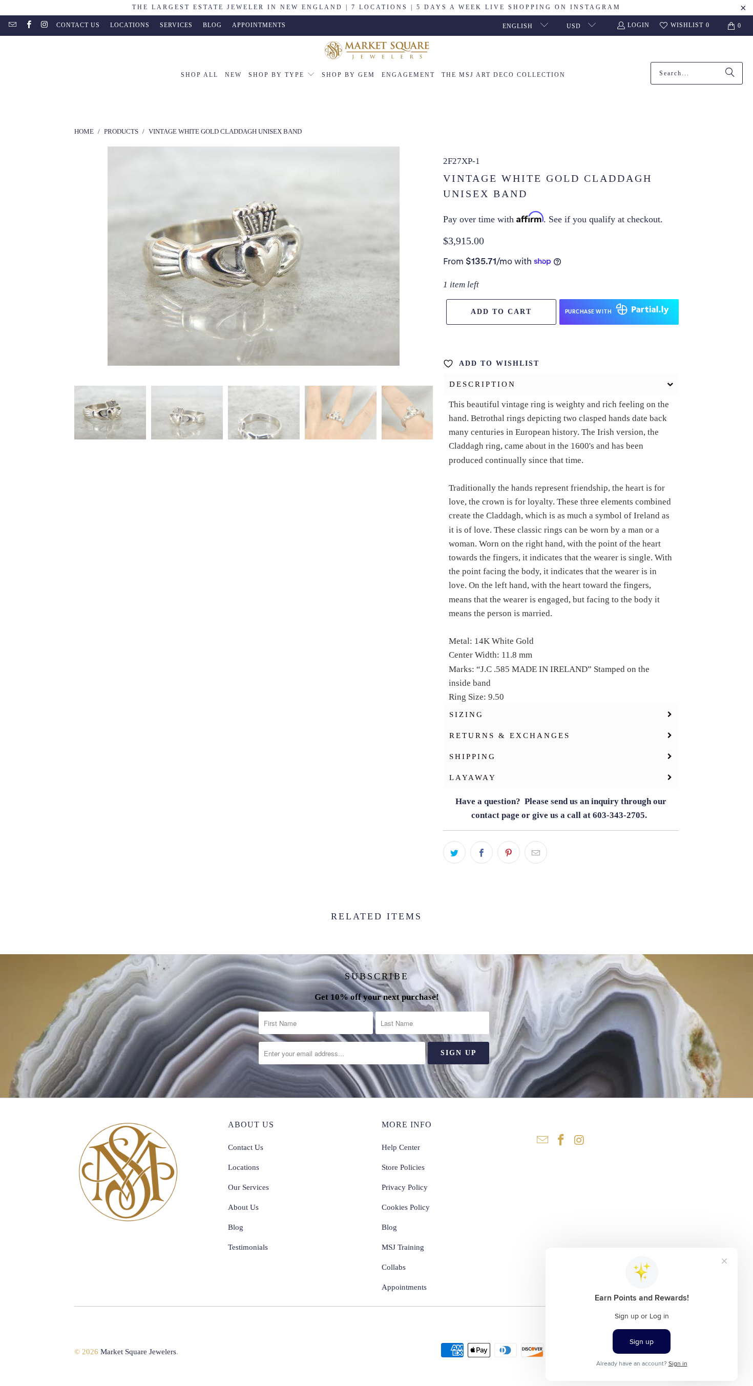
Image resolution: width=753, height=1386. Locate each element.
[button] (281, 75)
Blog (212, 25)
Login (639, 25)
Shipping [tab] (472, 756)
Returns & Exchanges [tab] (509, 735)
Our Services (248, 1187)
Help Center (401, 1147)
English (519, 26)
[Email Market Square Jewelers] (12, 25)
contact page (495, 815)
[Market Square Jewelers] (376, 51)
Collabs (394, 1267)
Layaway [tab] (472, 777)
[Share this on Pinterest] (508, 852)
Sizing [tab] (466, 714)
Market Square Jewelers (138, 1352)
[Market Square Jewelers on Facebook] (28, 25)
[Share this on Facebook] (481, 852)
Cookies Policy (406, 1207)
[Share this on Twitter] (454, 852)
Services (176, 25)
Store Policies (403, 1167)
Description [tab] (482, 384)
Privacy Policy (405, 1187)
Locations (130, 25)
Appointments (259, 25)
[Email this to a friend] (536, 852)
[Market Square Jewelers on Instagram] (44, 25)
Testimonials (248, 1247)
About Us (243, 1207)
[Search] (730, 73)
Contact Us (78, 25)
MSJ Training (403, 1247)
